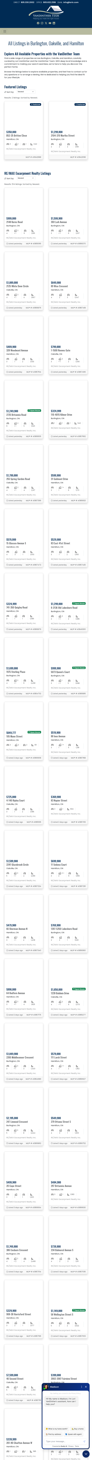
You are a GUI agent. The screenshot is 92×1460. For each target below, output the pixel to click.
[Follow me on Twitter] (46, 23)
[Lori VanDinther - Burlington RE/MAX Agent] (46, 12)
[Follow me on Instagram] (42, 23)
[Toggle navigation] (4, 31)
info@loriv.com (70, 2)
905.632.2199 (49, 2)
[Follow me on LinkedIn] (54, 23)
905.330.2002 (27, 2)
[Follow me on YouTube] (50, 23)
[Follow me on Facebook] (38, 23)
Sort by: (10, 92)
